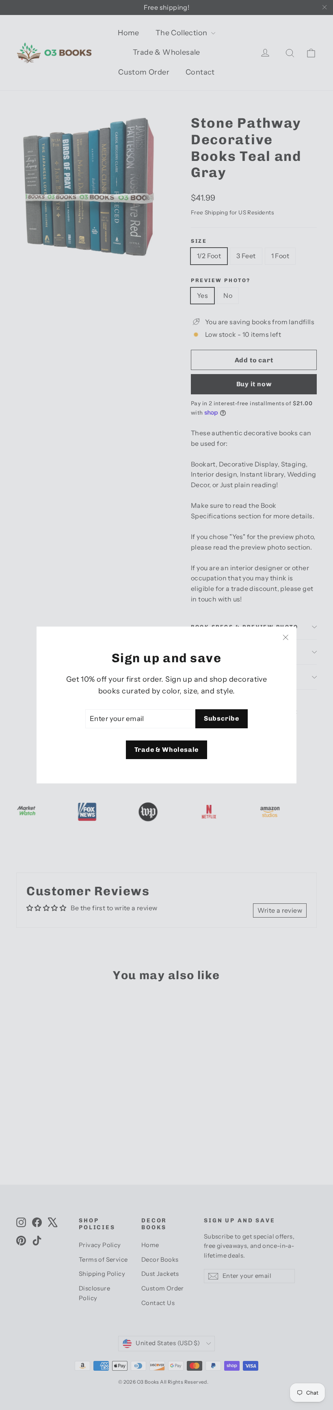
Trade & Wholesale (166, 749)
